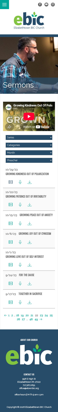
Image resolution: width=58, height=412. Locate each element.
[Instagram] (53, 4)
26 (18, 319)
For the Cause (26, 275)
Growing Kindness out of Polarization (27, 174)
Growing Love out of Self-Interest (25, 257)
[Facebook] (40, 4)
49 (36, 319)
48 (31, 319)
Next (40, 319)
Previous (5, 315)
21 (32, 315)
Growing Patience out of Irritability (26, 196)
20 (27, 315)
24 (46, 315)
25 (51, 315)
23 (41, 315)
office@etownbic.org (29, 388)
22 (36, 315)
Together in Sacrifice (30, 294)
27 (23, 319)
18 (17, 315)
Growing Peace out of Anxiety (36, 215)
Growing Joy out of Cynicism (35, 234)
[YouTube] (46, 4)
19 (22, 315)
